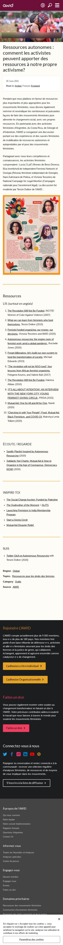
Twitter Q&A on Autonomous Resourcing (27, 555)
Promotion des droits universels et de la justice (25, 914)
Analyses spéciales (12, 857)
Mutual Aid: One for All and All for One (27, 403)
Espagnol (35, 86)
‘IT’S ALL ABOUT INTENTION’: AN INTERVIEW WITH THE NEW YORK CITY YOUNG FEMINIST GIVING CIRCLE (33, 393)
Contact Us (8, 836)
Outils (18, 581)
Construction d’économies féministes (20, 910)
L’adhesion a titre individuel (22, 666)
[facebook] (12, 754)
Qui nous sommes (11, 815)
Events (6, 885)
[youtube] (32, 754)
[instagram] (18, 754)
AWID (16, 587)
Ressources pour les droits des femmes (33, 576)
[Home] (8, 5)
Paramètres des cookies (31, 939)
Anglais (18, 86)
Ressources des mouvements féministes (22, 905)
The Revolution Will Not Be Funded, (26, 380)
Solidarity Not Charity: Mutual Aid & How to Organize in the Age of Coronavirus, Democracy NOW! (31, 465)
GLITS (45, 505)
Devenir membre (10, 877)
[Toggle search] (50, 5)
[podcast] (39, 754)
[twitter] (5, 754)
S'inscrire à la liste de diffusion (25, 783)
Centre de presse (11, 861)
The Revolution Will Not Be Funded (26, 311)
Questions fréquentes (13, 832)
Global (16, 571)
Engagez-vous (9, 881)
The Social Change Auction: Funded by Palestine (32, 499)
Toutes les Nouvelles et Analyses (18, 852)
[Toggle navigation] (57, 5)
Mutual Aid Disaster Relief (20, 525)
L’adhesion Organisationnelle (23, 679)
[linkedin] (25, 754)
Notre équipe (9, 819)
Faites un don (14, 728)
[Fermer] (59, 919)
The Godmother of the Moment (22, 505)
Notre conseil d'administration (16, 824)
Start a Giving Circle (17, 520)
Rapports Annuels (11, 828)
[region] (31, 930)
